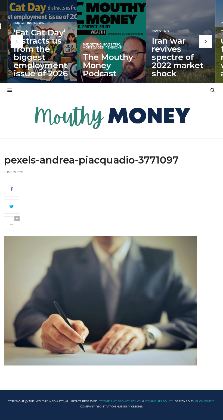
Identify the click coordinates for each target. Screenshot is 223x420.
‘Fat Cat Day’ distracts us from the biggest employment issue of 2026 (41, 53)
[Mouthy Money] (111, 117)
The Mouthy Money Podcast (108, 65)
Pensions (114, 47)
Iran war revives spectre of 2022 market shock (177, 57)
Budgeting (23, 23)
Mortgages (93, 47)
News (39, 23)
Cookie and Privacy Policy (120, 401)
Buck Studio (204, 401)
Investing (111, 44)
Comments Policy (159, 401)
